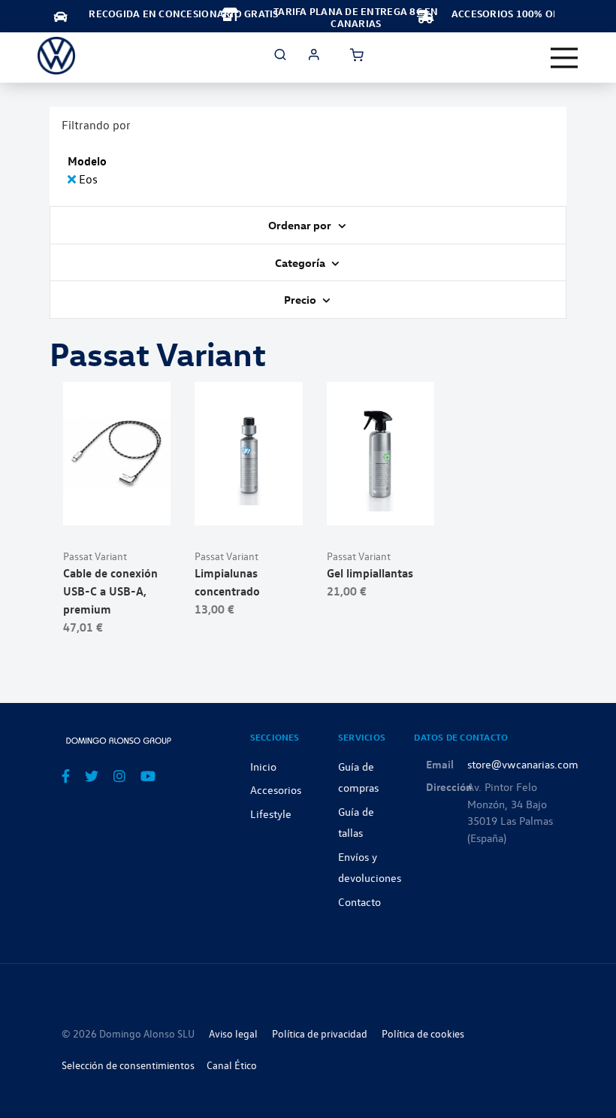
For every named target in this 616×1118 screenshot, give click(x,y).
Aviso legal (233, 1033)
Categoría (301, 262)
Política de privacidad (319, 1033)
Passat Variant (95, 556)
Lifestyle (270, 813)
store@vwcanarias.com (522, 764)
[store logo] (56, 55)
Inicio (263, 766)
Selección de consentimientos (128, 1065)
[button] (153, 506)
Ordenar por (301, 225)
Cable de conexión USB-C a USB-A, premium (110, 591)
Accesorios (275, 789)
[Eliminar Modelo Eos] (73, 178)
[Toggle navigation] (564, 58)
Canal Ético (232, 1065)
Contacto (359, 901)
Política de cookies (423, 1033)
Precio (301, 299)
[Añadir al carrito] (116, 506)
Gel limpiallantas (370, 572)
